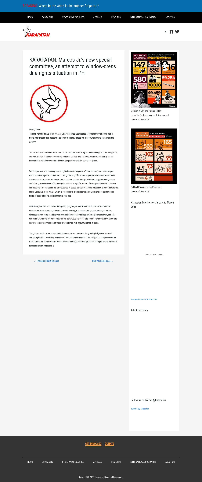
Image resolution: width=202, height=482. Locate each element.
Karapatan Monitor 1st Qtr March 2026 (144, 299)
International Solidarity (143, 17)
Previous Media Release (46, 261)
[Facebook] (171, 32)
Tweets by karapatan (140, 408)
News (30, 17)
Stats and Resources (73, 17)
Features (116, 17)
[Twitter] (177, 32)
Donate (109, 443)
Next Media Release (102, 261)
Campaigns (47, 17)
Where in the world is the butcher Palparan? (69, 6)
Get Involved (93, 443)
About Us (170, 17)
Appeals (97, 17)
